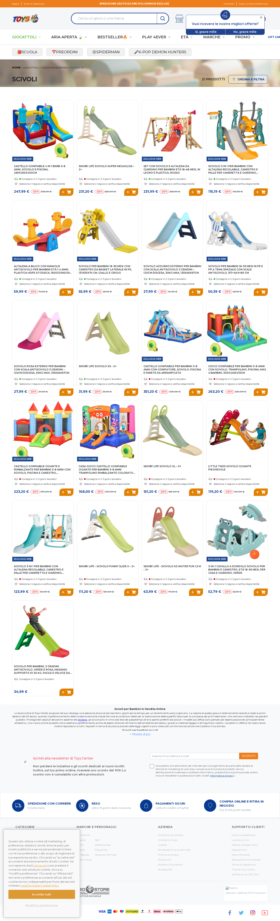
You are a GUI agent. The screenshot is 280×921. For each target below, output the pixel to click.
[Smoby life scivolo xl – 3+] (172, 430)
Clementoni (83, 835)
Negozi (15, 3)
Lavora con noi (240, 839)
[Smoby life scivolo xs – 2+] (107, 330)
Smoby (81, 849)
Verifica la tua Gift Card (245, 874)
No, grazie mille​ (244, 32)
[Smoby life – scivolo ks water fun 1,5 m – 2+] (172, 530)
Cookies (162, 844)
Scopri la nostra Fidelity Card (253, 3)
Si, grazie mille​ (205, 32)
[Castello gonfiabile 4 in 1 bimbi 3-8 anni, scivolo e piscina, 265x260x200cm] (42, 130)
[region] (41, 873)
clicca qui (40, 865)
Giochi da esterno (54, 67)
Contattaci (229, 3)
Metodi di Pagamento (245, 844)
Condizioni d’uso (168, 839)
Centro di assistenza (243, 835)
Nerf (97, 839)
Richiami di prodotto (170, 864)
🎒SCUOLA (27, 52)
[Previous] (16, 126)
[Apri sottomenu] (39, 37)
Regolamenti (239, 849)
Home (16, 67)
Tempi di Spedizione (34, 3)
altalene (82, 719)
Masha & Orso (103, 844)
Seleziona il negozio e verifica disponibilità (42, 183)
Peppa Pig (101, 849)
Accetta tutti (41, 894)
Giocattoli (31, 67)
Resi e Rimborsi (241, 854)
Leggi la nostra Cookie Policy (39, 885)
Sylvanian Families (105, 854)
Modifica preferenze (41, 905)
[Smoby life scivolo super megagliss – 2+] (107, 130)
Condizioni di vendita (170, 835)
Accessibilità (165, 869)
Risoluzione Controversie (246, 859)
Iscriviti (249, 756)
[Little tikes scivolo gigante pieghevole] (237, 430)
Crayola (81, 839)
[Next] (70, 126)
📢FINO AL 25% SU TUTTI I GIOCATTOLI (134, 3)
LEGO (80, 844)
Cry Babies (83, 854)
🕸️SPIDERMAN (106, 52)
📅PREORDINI (65, 52)
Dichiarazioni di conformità (174, 849)
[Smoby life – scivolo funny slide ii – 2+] (107, 530)
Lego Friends (84, 859)
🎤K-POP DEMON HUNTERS (160, 52)
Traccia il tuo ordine (243, 869)
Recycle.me (164, 859)
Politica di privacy (168, 854)
